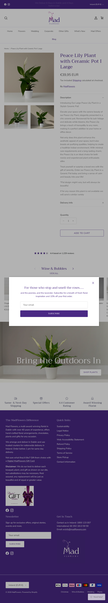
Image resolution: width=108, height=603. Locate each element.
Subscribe (54, 313)
